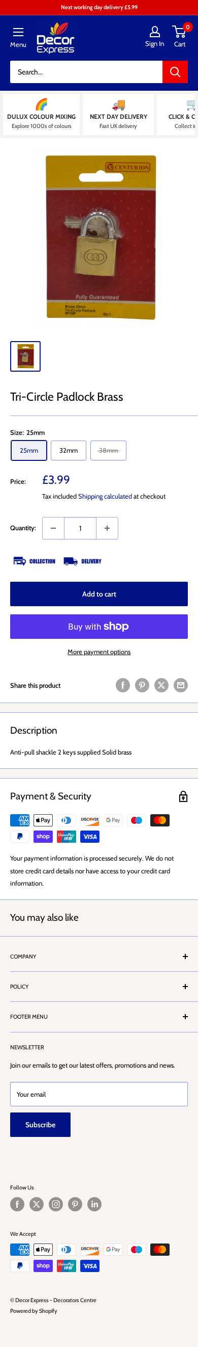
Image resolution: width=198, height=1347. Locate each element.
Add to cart (99, 594)
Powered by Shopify (33, 1310)
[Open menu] (18, 32)
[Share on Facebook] (123, 685)
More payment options (99, 651)
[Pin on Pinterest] (142, 685)
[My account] (154, 31)
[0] (179, 31)
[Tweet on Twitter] (161, 685)
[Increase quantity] (107, 528)
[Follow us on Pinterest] (75, 1204)
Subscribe (40, 1124)
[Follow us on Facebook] (17, 1204)
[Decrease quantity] (53, 528)
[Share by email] (181, 685)
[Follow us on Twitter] (36, 1204)
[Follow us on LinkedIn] (94, 1204)
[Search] (175, 72)
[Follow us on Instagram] (56, 1204)
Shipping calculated (105, 496)
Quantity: (23, 528)
